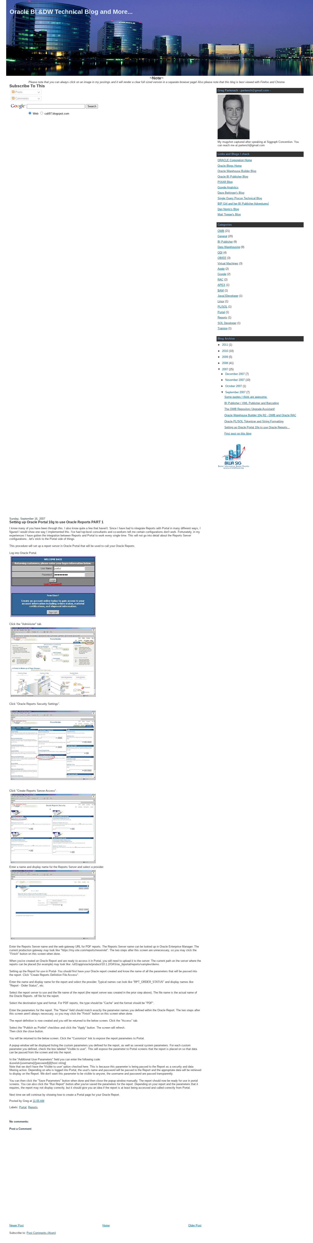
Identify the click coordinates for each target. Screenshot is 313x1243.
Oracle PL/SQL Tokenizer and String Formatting (253, 421)
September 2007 (235, 392)
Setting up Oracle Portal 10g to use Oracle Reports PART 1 (56, 522)
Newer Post (16, 1225)
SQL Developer (227, 323)
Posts (18, 92)
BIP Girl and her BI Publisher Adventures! (243, 203)
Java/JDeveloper (228, 295)
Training (222, 328)
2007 (225, 369)
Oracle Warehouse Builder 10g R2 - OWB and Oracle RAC (260, 415)
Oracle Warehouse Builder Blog (237, 171)
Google (222, 274)
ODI (220, 252)
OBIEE (222, 257)
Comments (21, 98)
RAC (220, 279)
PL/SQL (222, 306)
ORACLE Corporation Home (235, 160)
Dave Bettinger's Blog (231, 192)
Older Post (194, 1225)
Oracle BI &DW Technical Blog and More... (71, 11)
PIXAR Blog (225, 182)
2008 (225, 363)
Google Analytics (228, 187)
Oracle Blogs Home (230, 165)
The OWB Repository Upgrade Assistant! (249, 409)
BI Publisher (225, 241)
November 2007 (235, 379)
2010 (225, 351)
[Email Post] (45, 1100)
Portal (22, 1107)
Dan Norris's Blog (228, 209)
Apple (221, 268)
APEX (221, 285)
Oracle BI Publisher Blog (233, 176)
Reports (33, 1107)
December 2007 (235, 374)
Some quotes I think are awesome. (245, 397)
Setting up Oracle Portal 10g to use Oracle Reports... (257, 427)
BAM (221, 290)
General (222, 236)
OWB (221, 230)
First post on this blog (237, 433)
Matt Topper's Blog (229, 214)
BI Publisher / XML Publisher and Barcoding (251, 403)
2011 (225, 344)
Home (106, 1225)
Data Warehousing (229, 247)
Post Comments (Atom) (41, 1232)
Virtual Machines (228, 263)
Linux (221, 301)
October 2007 (234, 386)
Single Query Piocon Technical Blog (240, 198)
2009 (225, 356)
